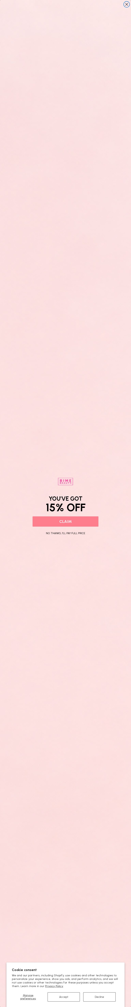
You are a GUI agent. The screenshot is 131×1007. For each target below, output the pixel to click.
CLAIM (65, 521)
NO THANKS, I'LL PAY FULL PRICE (65, 533)
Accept (63, 996)
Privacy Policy (54, 986)
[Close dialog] (127, 4)
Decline (99, 996)
